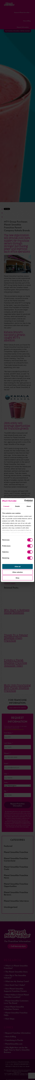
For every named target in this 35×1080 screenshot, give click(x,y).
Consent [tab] (6, 506)
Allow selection (17, 572)
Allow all (17, 566)
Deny (17, 578)
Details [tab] (17, 506)
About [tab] (29, 506)
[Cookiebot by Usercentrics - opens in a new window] (25, 501)
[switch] (30, 545)
